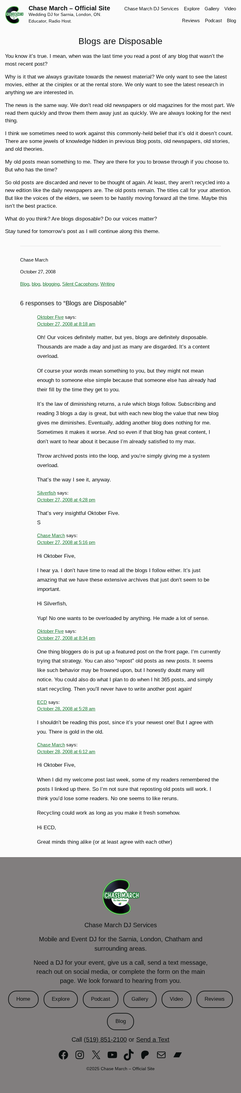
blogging (51, 284)
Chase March (51, 535)
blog (36, 284)
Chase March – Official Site (69, 8)
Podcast (100, 999)
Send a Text (152, 1039)
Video (176, 999)
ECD (42, 702)
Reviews (215, 999)
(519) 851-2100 (105, 1039)
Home (23, 999)
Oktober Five (50, 317)
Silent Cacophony (80, 284)
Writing (107, 284)
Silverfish (46, 493)
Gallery (139, 999)
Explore (61, 999)
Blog (24, 284)
